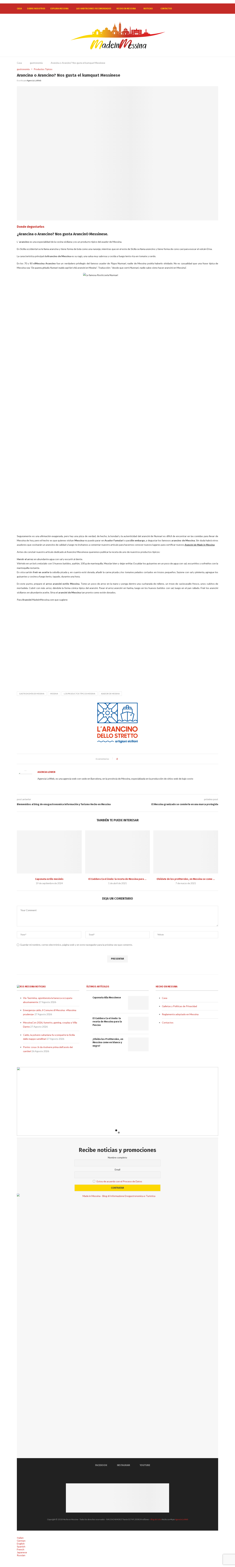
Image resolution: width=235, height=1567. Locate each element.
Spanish (21, 1546)
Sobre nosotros (36, 8)
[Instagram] (208, 9)
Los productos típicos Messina (79, 693)
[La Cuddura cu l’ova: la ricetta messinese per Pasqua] (117, 851)
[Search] (216, 9)
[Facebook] (204, 9)
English (21, 1543)
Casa (19, 8)
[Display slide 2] (119, 1133)
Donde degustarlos (30, 227)
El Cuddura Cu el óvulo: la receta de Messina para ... (117, 879)
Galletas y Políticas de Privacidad (179, 1006)
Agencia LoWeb (34, 80)
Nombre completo (117, 1157)
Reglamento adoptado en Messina (180, 1014)
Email (117, 1169)
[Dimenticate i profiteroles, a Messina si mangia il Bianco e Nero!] (185, 851)
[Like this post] (120, 759)
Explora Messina (59, 8)
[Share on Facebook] (123, 759)
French (20, 1549)
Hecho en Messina (126, 8)
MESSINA (54, 693)
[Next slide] (213, 1102)
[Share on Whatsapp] (133, 759)
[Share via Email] (140, 759)
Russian (21, 1555)
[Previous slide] (22, 1102)
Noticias (148, 8)
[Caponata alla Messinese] (49, 851)
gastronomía (36, 62)
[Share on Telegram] (136, 759)
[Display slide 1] (116, 1130)
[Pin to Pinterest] (130, 759)
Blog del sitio (156, 1519)
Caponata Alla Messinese (107, 997)
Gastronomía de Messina (31, 693)
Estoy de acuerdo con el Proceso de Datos (119, 1181)
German (21, 1540)
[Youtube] (211, 9)
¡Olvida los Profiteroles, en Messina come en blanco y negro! (108, 1042)
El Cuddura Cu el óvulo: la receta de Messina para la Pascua (107, 1022)
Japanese (22, 1552)
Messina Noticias (35, 986)
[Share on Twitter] (126, 759)
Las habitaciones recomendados (93, 8)
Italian (20, 1537)
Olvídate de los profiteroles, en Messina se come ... (186, 879)
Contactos (166, 8)
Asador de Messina (110, 693)
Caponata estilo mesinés (49, 879)
